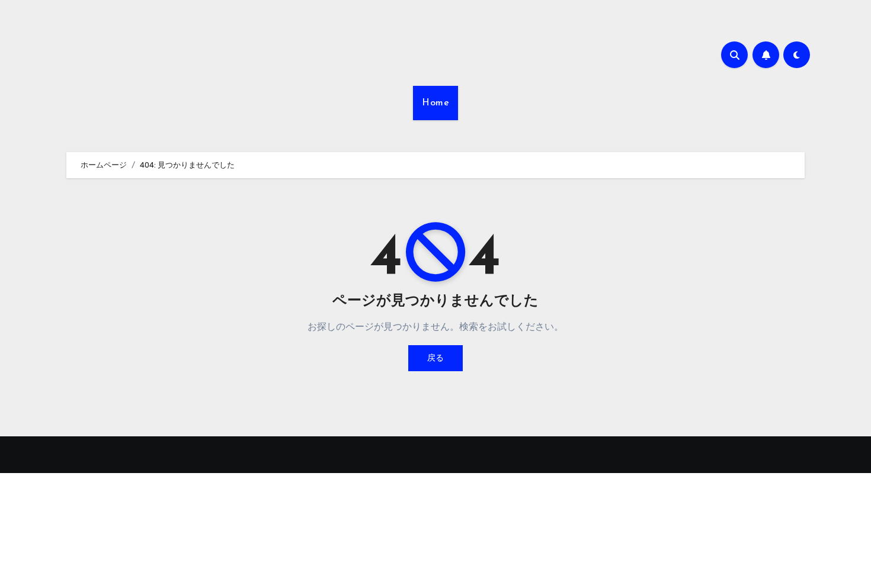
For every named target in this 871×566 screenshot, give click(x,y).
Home (435, 103)
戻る (435, 358)
